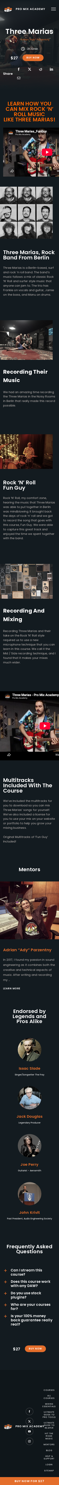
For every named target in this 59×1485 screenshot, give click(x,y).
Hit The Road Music (49, 1436)
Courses (49, 1390)
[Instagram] (29, 1441)
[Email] (18, 78)
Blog (49, 1450)
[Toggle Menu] (53, 9)
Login (49, 1464)
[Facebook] (18, 69)
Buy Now (33, 57)
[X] (29, 69)
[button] (29, 1272)
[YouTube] (29, 1431)
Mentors (49, 1444)
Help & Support (49, 1457)
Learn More (11, 988)
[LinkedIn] (51, 69)
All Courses (49, 1397)
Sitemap (49, 1470)
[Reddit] (40, 69)
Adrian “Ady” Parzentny (35, 39)
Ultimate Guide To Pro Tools (49, 1414)
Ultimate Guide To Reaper (49, 1425)
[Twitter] (29, 1421)
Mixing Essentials (49, 1405)
